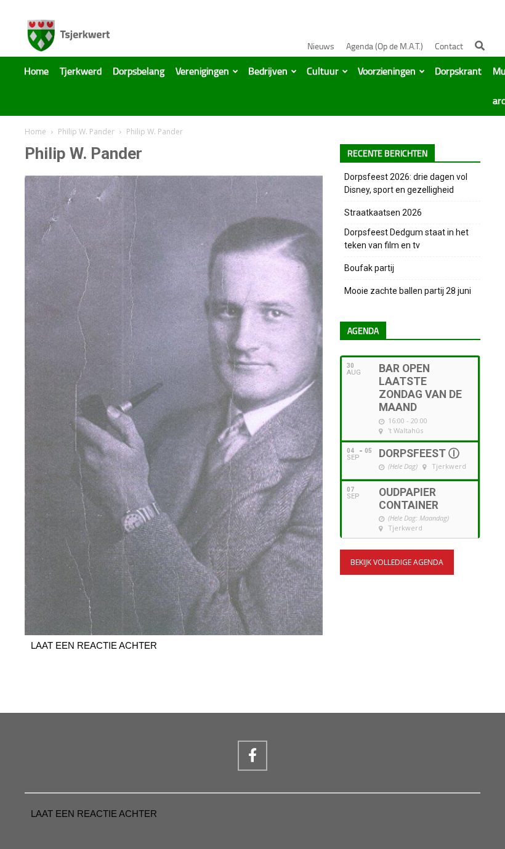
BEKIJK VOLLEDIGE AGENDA (396, 562)
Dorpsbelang (138, 71)
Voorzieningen (387, 71)
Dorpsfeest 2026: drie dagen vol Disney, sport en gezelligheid (405, 183)
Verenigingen (202, 71)
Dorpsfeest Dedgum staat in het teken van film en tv (406, 238)
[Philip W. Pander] (174, 632)
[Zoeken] (480, 46)
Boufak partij (369, 268)
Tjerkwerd (81, 71)
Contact (449, 46)
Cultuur (323, 71)
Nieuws (320, 46)
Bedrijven (268, 71)
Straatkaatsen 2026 (383, 212)
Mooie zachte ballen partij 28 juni (407, 291)
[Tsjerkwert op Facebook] (252, 755)
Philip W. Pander (86, 131)
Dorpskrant (458, 71)
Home (36, 71)
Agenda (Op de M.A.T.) (384, 46)
